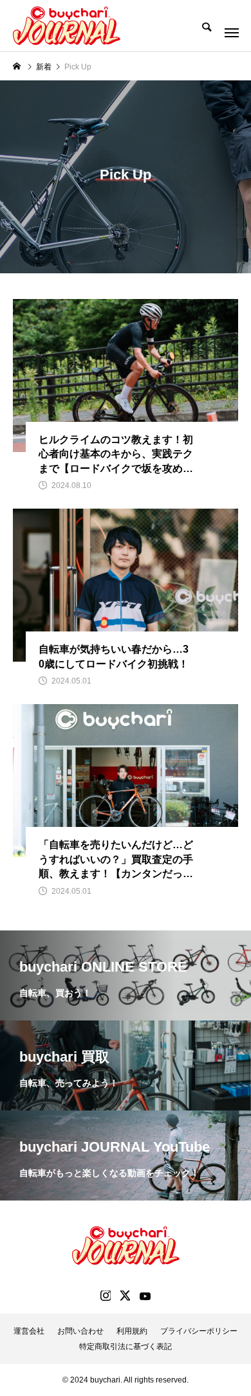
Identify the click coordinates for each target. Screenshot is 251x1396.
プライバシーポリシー (198, 1331)
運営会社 (29, 1331)
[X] (125, 1296)
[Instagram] (105, 1296)
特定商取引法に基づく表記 (125, 1346)
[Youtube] (145, 1296)
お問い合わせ (80, 1331)
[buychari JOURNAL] (66, 25)
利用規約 (131, 1331)
